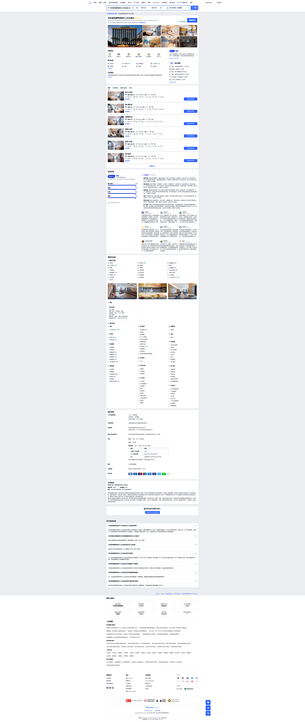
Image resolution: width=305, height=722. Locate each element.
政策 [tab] (130, 88)
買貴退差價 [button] (183, 21)
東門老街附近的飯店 (140, 646)
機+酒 (129, 2)
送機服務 (171, 267)
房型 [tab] (109, 88)
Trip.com (158, 593)
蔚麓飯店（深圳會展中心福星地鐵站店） (116, 631)
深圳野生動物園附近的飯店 (184, 643)
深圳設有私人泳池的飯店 (176, 662)
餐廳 (111, 267)
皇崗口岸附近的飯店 (151, 646)
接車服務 (112, 272)
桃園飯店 (188, 652)
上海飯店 (131, 652)
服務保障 (108, 680)
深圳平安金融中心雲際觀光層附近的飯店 (116, 643)
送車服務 (112, 359)
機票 (95, 2)
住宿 (90, 2)
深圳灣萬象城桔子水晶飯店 (149, 634)
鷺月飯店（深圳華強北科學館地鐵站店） (138, 631)
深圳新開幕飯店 (126, 662)
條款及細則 (128, 686)
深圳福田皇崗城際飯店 (162, 634)
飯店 (162, 593)
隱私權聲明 (128, 688)
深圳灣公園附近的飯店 (133, 643)
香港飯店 (131, 656)
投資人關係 (148, 678)
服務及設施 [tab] (123, 88)
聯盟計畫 (147, 683)
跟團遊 (143, 2)
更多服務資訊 (109, 683)
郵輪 (149, 2)
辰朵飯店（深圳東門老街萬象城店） (132, 634)
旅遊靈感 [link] (164, 2)
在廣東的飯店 (168, 593)
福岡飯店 (114, 656)
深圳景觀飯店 (117, 662)
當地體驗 (122, 2)
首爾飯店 (160, 652)
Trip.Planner (156, 2)
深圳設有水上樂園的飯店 (137, 662)
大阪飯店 (143, 652)
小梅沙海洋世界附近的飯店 (158, 643)
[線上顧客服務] (208, 713)
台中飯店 (114, 652)
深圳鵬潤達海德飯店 (174, 634)
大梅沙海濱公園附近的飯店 (113, 646)
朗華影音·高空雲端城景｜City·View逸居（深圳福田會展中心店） (122, 627)
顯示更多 (110, 77)
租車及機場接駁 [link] (113, 2)
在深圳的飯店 (177, 593)
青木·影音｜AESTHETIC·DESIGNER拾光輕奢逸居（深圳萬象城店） (165, 631)
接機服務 (171, 263)
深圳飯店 (126, 656)
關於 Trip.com (129, 678)
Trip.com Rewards (149, 680)
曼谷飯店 (154, 652)
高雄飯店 (120, 652)
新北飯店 (183, 652)
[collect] (208, 702)
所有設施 (110, 68)
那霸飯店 (166, 652)
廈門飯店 (177, 652)
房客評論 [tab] (115, 88)
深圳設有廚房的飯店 (163, 662)
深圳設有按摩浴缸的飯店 (151, 662)
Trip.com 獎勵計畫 (182, 2)
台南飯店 (137, 652)
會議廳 (111, 275)
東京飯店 (126, 652)
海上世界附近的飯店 (145, 643)
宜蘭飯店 (171, 652)
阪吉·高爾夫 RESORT (135, 637)
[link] (208, 2)
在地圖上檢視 (172, 82)
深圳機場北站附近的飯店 (163, 646)
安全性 (147, 688)
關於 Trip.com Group (131, 691)
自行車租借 (172, 270)
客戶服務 (108, 678)
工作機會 (128, 683)
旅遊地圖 (172, 2)
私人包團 (136, 2)
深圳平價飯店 (109, 662)
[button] (214, 2)
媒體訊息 (128, 680)
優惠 (191, 2)
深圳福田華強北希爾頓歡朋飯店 (147, 627)
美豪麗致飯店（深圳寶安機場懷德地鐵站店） (117, 637)
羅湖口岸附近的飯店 (171, 643)
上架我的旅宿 (148, 686)
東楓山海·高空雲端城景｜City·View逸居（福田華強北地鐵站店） (172, 627)
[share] (208, 707)
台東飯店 (108, 656)
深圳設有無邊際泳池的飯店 (113, 665)
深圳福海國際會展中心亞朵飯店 (121, 18)
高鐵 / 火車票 (102, 2)
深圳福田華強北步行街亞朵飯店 (114, 634)
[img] (125, 36)
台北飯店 (108, 652)
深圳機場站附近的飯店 (176, 646)
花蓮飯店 (120, 656)
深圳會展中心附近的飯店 (127, 646)
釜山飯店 (148, 652)
